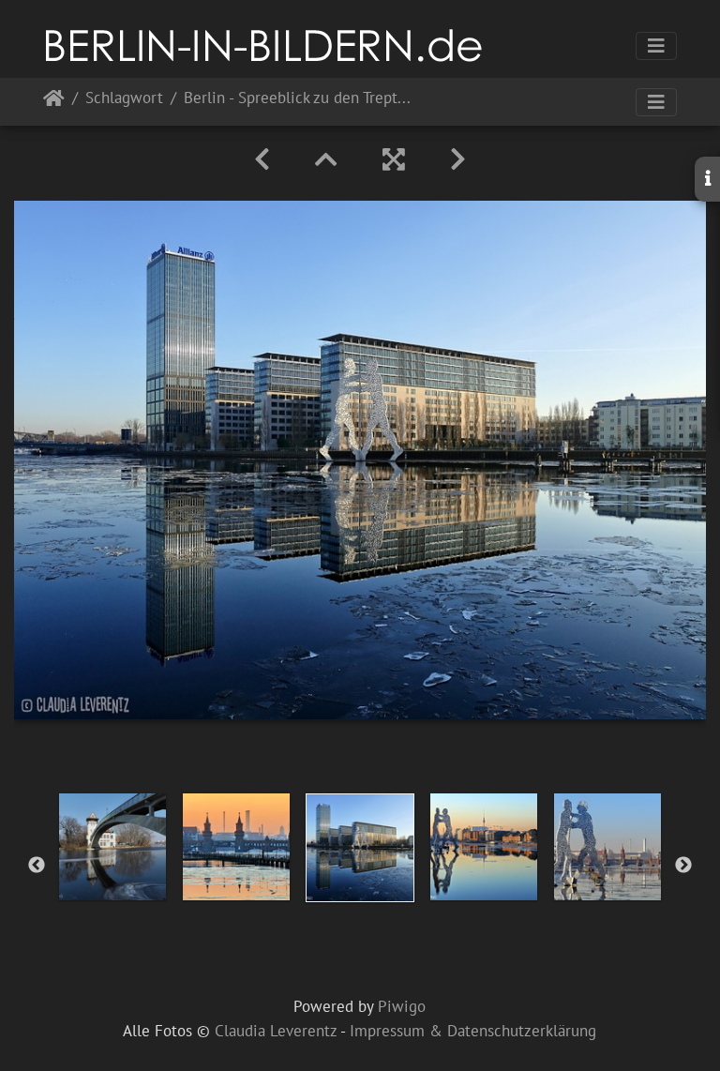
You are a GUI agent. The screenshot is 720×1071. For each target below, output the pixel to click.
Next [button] (683, 865)
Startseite (54, 101)
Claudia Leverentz (276, 1030)
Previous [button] (36, 865)
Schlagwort (124, 99)
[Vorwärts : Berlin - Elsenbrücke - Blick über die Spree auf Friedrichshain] (458, 159)
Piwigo (402, 1006)
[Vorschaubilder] (326, 159)
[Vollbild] (394, 159)
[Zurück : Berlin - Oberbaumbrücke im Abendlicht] (262, 159)
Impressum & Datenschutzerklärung (473, 1030)
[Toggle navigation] (656, 46)
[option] (112, 847)
